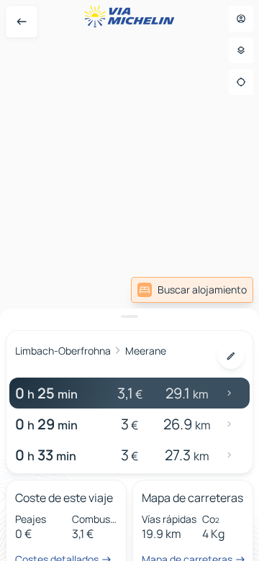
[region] (129, 280)
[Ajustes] (241, 50)
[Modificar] (231, 356)
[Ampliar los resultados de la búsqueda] (129, 316)
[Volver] (21, 21)
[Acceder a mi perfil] (241, 19)
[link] (192, 290)
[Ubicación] (241, 82)
